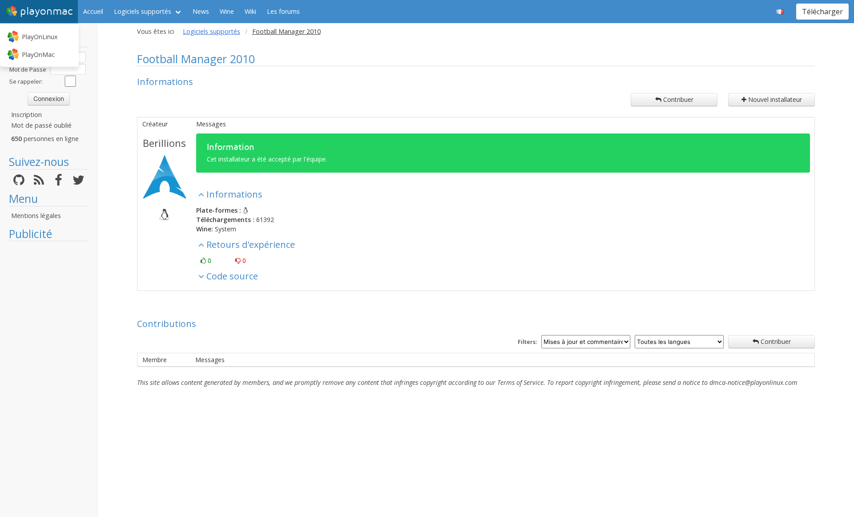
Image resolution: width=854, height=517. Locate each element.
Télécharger (822, 11)
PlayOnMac (38, 54)
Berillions (164, 142)
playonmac (46, 11)
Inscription (26, 114)
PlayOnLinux (39, 36)
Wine (227, 11)
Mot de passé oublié (41, 125)
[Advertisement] (49, 379)
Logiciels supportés (142, 11)
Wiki (250, 11)
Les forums (283, 11)
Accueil (93, 11)
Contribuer (677, 99)
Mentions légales (36, 215)
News (201, 11)
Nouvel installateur (774, 99)
